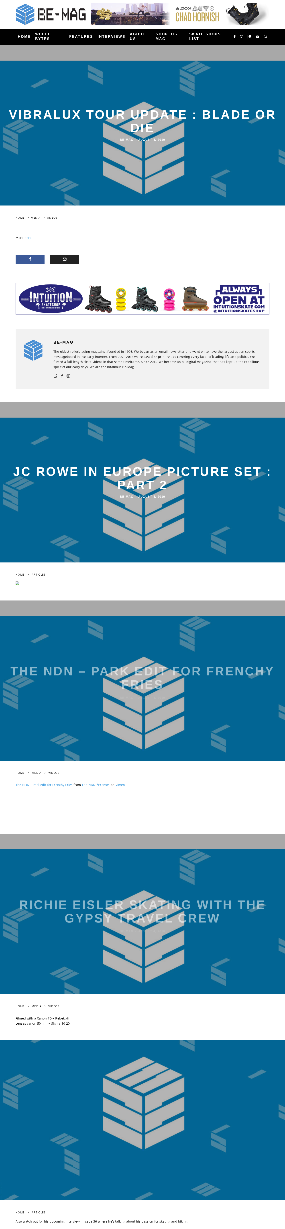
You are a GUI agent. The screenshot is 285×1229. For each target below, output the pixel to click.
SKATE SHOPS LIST (205, 36)
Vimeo (120, 785)
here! (28, 238)
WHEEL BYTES (43, 36)
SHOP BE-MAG (166, 36)
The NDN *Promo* (96, 785)
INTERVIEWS (111, 36)
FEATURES (81, 36)
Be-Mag (126, 139)
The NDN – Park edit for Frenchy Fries (44, 785)
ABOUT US (137, 36)
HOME (24, 36)
